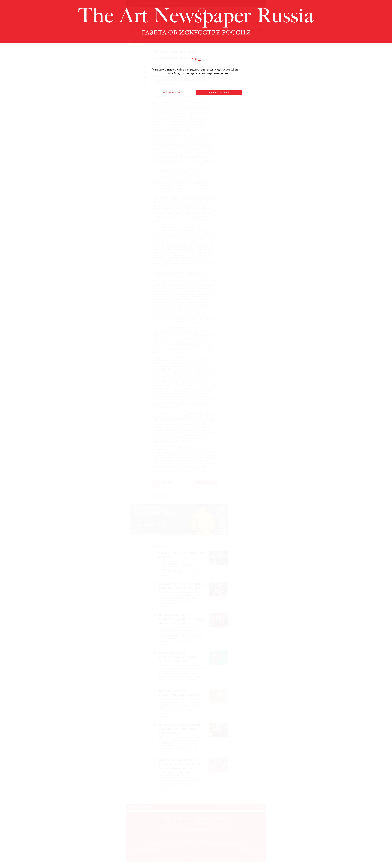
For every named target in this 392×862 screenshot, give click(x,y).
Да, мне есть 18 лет (219, 93)
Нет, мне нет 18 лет (173, 93)
